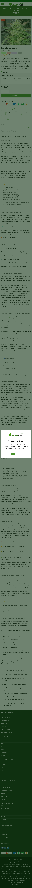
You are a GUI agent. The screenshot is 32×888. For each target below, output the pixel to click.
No (18, 453)
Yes (13, 453)
